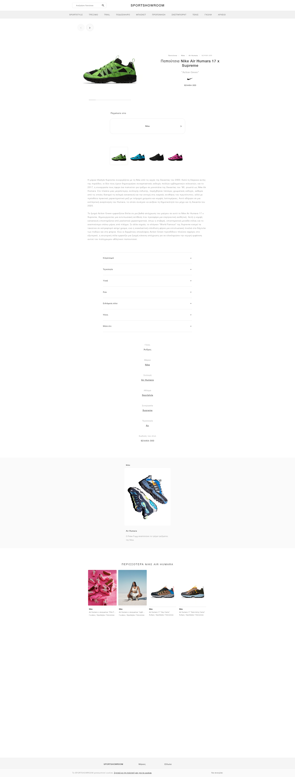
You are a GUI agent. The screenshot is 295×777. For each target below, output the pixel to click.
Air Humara (193, 55)
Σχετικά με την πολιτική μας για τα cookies (133, 773)
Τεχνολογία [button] (108, 269)
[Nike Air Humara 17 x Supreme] (119, 156)
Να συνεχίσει (217, 773)
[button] (191, 258)
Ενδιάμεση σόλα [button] (110, 303)
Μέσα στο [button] (107, 326)
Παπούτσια (172, 55)
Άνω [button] (105, 292)
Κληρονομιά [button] (108, 258)
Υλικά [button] (105, 281)
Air (147, 425)
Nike (183, 55)
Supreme (148, 410)
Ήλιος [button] (105, 315)
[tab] (147, 258)
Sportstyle (147, 395)
